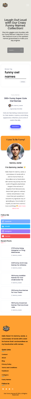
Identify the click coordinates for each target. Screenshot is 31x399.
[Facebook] (15, 221)
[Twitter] (6, 389)
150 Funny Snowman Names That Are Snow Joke (19, 305)
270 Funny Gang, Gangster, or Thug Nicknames (18, 250)
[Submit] (21, 50)
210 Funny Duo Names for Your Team (19, 291)
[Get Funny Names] (5, 5)
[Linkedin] (15, 226)
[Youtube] (15, 236)
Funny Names (15, 95)
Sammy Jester (18, 105)
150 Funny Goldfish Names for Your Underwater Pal (18, 278)
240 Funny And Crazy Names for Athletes (19, 264)
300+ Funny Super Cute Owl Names (15, 99)
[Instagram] (15, 231)
